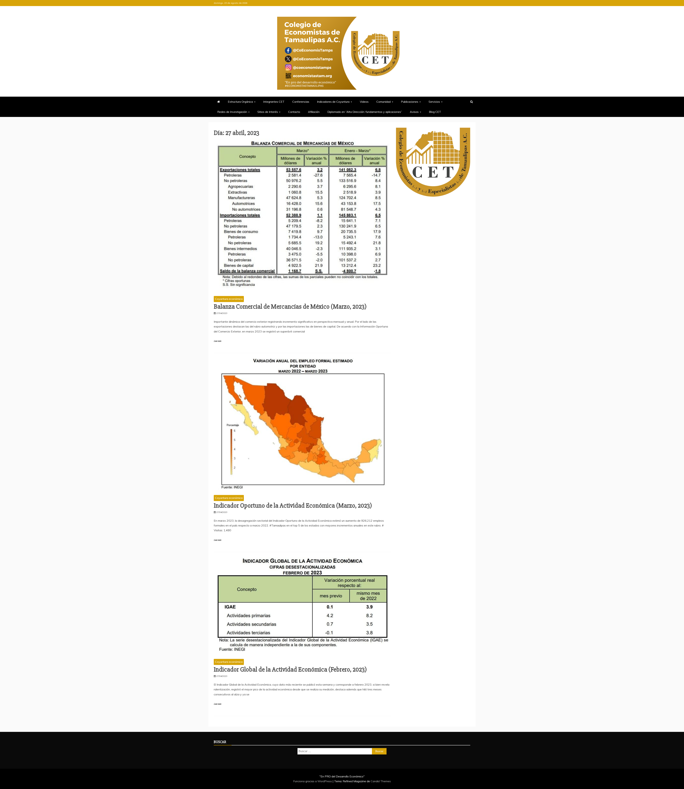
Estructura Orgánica (240, 101)
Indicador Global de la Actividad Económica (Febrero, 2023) (290, 669)
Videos (364, 101)
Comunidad (383, 101)
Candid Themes (381, 781)
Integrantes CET (273, 101)
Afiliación (314, 112)
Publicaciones (409, 101)
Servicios (434, 101)
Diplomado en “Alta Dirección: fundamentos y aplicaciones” (364, 112)
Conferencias (300, 101)
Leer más (217, 341)
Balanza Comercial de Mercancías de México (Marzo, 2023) (290, 307)
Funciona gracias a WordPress (313, 781)
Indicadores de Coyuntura (333, 101)
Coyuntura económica (229, 299)
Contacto (294, 112)
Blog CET (435, 112)
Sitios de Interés (267, 112)
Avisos (414, 112)
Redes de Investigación (232, 112)
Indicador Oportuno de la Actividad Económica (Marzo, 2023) (293, 506)
